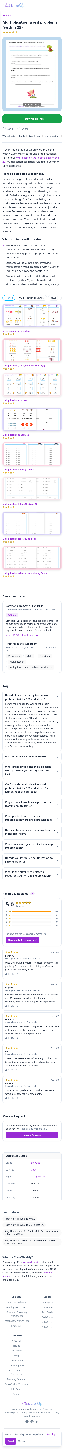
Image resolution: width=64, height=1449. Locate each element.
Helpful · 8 (12, 1069)
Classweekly (13, 5)
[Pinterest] (32, 1421)
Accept (11, 1441)
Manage (21, 1441)
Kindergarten (47, 1302)
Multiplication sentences (32, 297)
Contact (17, 1394)
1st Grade (47, 1307)
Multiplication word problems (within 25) (31, 667)
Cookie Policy (49, 1434)
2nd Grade (34, 135)
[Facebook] (27, 1421)
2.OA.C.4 (12, 615)
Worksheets (8, 135)
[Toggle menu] (58, 5)
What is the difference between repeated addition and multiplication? (32, 873)
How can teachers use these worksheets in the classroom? (32, 831)
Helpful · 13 (13, 1098)
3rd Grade (47, 1317)
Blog (16, 1355)
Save (10, 128)
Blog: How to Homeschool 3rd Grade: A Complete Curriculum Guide (29, 1242)
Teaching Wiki (16, 1365)
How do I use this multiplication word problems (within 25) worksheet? (32, 697)
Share (25, 128)
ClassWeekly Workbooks (16, 1384)
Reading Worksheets (16, 1307)
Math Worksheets (17, 1302)
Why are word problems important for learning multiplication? (32, 804)
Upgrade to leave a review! (22, 940)
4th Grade (47, 1322)
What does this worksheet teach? (32, 756)
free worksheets (31, 1262)
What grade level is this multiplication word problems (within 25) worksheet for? (32, 770)
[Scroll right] (59, 298)
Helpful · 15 (13, 1006)
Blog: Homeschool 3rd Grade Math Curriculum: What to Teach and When (31, 1233)
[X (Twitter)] (37, 1421)
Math (22, 135)
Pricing (16, 1345)
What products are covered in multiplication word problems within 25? (32, 817)
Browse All (16, 1325)
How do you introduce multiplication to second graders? (32, 859)
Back (8, 15)
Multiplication (52, 135)
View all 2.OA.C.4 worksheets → (22, 635)
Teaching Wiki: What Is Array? (19, 1218)
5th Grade (47, 1327)
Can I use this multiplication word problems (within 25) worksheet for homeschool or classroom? (32, 788)
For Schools (17, 1350)
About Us (16, 1340)
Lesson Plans (16, 1360)
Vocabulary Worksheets (17, 1320)
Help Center (16, 1389)
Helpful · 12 (13, 974)
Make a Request (32, 1134)
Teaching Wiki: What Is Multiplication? (24, 1224)
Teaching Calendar (16, 1379)
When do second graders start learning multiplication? (32, 845)
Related (9, 297)
